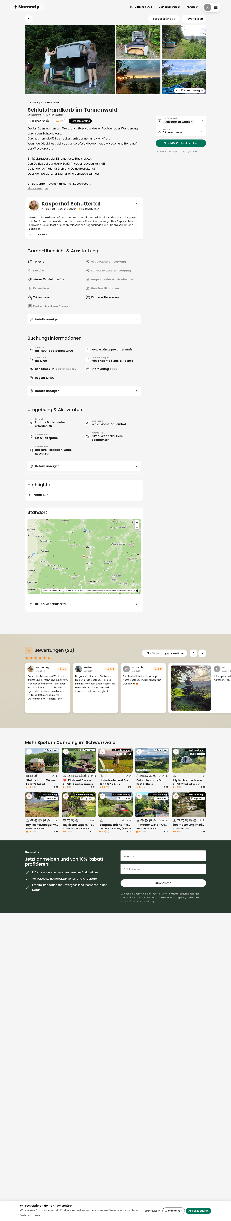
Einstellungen (152, 1210)
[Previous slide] (193, 653)
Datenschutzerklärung (141, 901)
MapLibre (79, 590)
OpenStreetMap (128, 590)
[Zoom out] (137, 527)
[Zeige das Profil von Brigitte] (136, 203)
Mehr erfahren (30, 1215)
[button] (84, 556)
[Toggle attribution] (137, 590)
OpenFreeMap (91, 590)
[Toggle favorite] (29, 752)
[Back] (29, 19)
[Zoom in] (137, 522)
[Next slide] (202, 653)
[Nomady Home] (27, 7)
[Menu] (211, 7)
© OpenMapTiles (104, 590)
